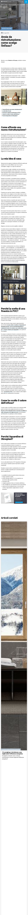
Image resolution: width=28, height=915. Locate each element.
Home (2, 4)
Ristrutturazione (6, 28)
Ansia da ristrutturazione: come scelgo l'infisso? (17, 5)
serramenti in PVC (8, 391)
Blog (6, 4)
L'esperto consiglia (6, 749)
